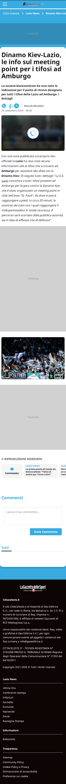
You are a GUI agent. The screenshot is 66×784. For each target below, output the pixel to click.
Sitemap (7, 757)
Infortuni (8, 697)
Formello (8, 702)
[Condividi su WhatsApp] (3, 105)
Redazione (9, 739)
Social (6, 716)
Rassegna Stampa (13, 721)
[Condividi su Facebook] (10, 105)
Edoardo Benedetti (34, 105)
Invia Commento (46, 532)
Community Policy (13, 762)
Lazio (4, 181)
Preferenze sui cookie (15, 776)
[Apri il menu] (5, 4)
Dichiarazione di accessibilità (20, 771)
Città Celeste (11, 13)
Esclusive (8, 706)
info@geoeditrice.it (31, 641)
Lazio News (32, 13)
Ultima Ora (9, 688)
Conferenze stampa (14, 692)
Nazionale (9, 711)
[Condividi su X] (16, 105)
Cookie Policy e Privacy (16, 767)
